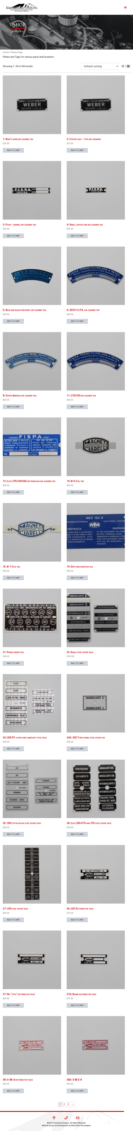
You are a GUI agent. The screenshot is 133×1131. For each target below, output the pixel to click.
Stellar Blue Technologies (81, 1125)
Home (6, 52)
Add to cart (13, 150)
